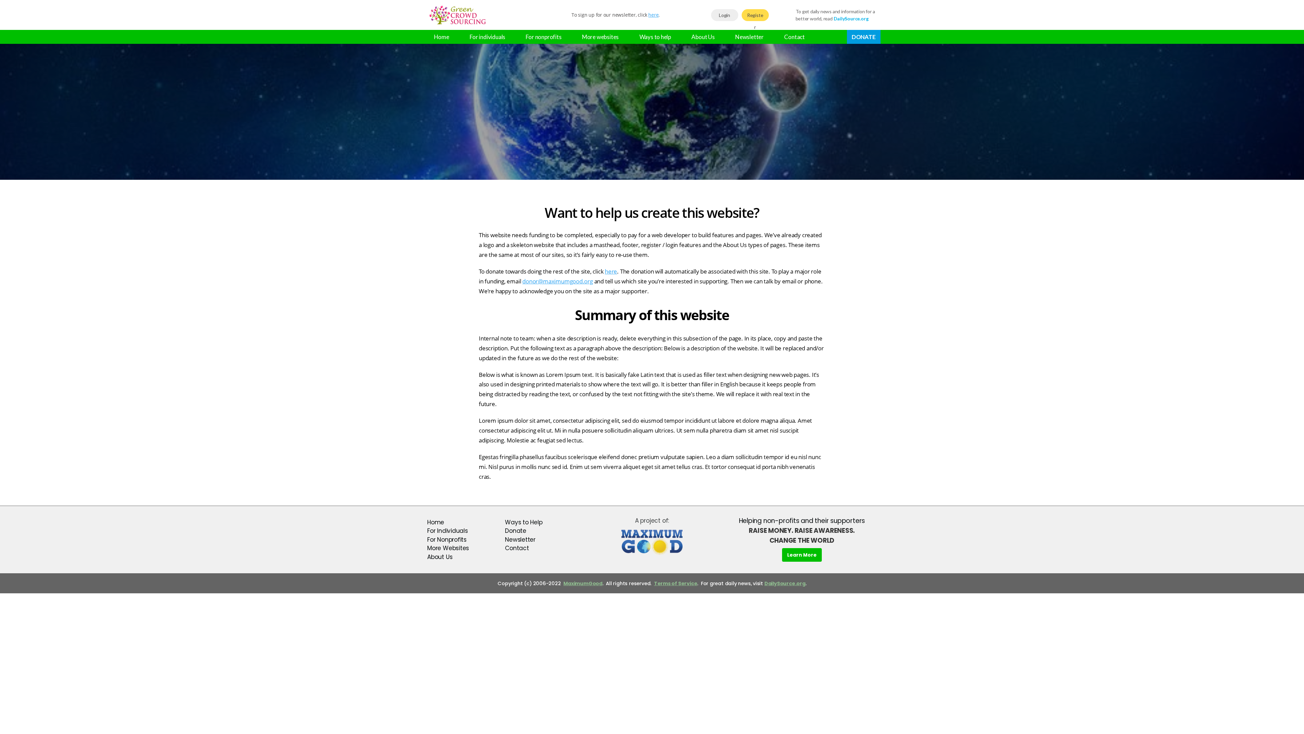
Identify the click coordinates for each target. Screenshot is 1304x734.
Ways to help (655, 36)
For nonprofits (543, 36)
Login (724, 15)
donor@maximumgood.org (557, 281)
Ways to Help (523, 522)
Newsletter (749, 36)
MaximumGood (582, 583)
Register (755, 16)
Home (441, 36)
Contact (794, 36)
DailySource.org (784, 583)
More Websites (448, 548)
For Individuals (447, 531)
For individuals (487, 36)
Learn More (802, 555)
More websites (600, 36)
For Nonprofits (447, 540)
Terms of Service (676, 583)
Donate (864, 36)
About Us (702, 36)
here (653, 15)
